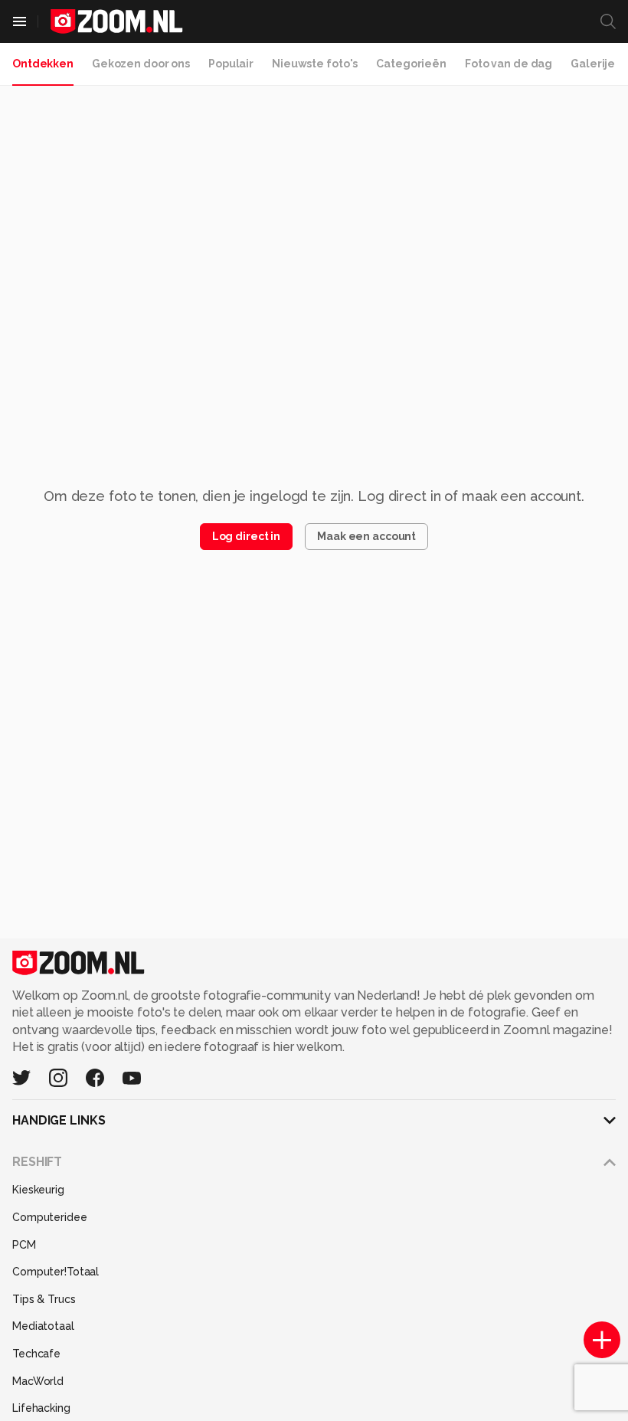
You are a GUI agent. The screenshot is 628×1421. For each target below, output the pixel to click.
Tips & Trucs (44, 1299)
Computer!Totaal (55, 1271)
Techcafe (36, 1353)
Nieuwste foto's (315, 63)
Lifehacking (41, 1408)
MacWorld (38, 1381)
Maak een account (366, 536)
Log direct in (246, 536)
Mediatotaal (43, 1326)
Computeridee (49, 1217)
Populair (230, 63)
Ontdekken (43, 63)
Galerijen (596, 63)
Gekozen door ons (141, 63)
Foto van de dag (508, 63)
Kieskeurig (38, 1190)
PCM (24, 1245)
